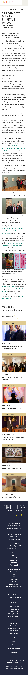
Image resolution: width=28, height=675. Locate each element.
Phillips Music (14, 602)
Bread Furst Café (14, 584)
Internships (14, 562)
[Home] (14, 511)
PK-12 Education (14, 609)
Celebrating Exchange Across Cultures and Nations (12, 347)
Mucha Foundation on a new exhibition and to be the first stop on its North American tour (14, 148)
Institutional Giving (14, 628)
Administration (14, 558)
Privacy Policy (9, 666)
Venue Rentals (14, 565)
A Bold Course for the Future (11, 408)
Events (14, 600)
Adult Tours (14, 577)
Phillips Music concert (9, 286)
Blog (14, 637)
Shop (14, 641)
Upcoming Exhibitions (14, 597)
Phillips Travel (14, 630)
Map (14, 574)
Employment (14, 560)
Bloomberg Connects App (14, 586)
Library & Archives (14, 614)
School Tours (14, 579)
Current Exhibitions (14, 595)
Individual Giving (14, 626)
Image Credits (9, 668)
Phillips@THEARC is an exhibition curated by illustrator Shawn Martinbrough (12, 231)
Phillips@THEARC (14, 616)
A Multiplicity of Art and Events (12, 468)
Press (14, 645)
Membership (14, 623)
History (14, 555)
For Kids (14, 581)
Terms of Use (18, 666)
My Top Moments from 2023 (11, 497)
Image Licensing (18, 668)
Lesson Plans (14, 611)
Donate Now (14, 633)
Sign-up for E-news (14, 648)
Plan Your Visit (14, 572)
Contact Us (14, 652)
